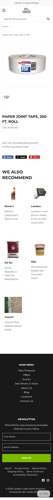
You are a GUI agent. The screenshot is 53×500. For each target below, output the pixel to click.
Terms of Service (34, 471)
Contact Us (26, 401)
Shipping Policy (15, 471)
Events (26, 379)
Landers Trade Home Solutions (29, 489)
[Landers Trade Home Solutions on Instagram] (48, 480)
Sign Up (26, 458)
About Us (26, 388)
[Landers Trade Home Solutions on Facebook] (43, 480)
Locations (26, 396)
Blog (26, 392)
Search (8, 468)
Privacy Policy (22, 468)
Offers (26, 375)
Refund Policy (39, 468)
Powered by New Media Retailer (25, 492)
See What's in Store (26, 383)
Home (5, 26)
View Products (26, 370)
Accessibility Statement (25, 475)
